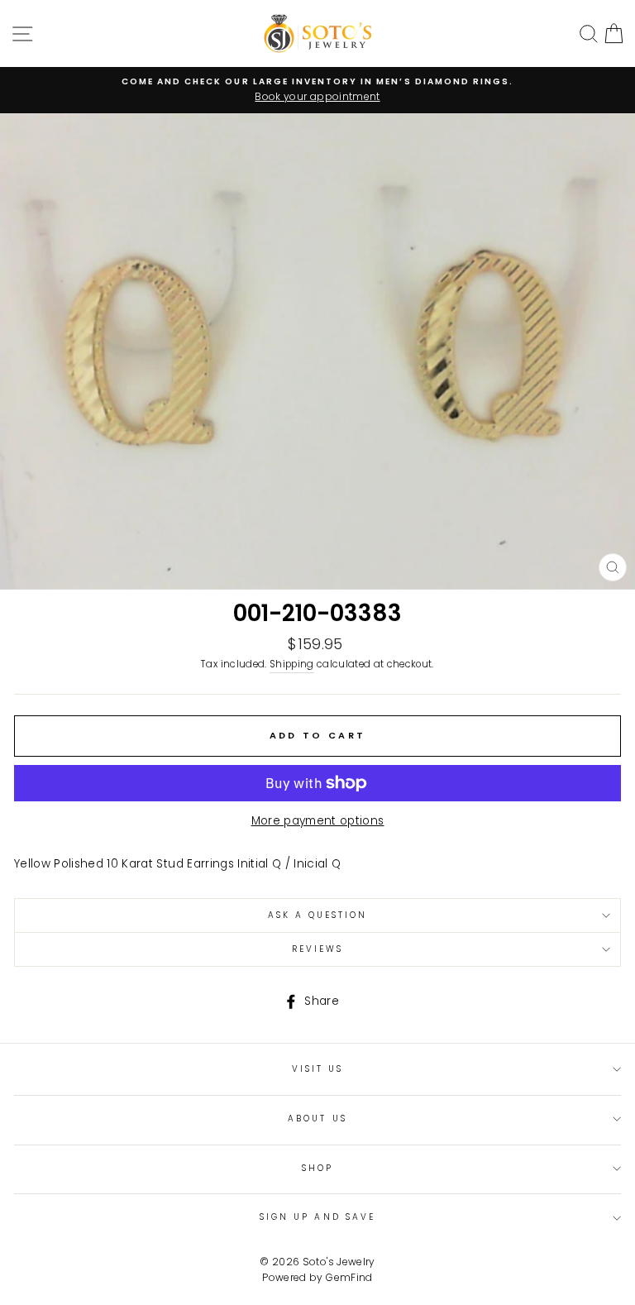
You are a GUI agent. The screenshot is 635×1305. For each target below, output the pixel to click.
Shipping (292, 664)
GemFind (349, 1277)
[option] (317, 90)
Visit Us (317, 1069)
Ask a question (318, 915)
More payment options (317, 821)
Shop (317, 1168)
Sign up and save (317, 1217)
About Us (317, 1118)
